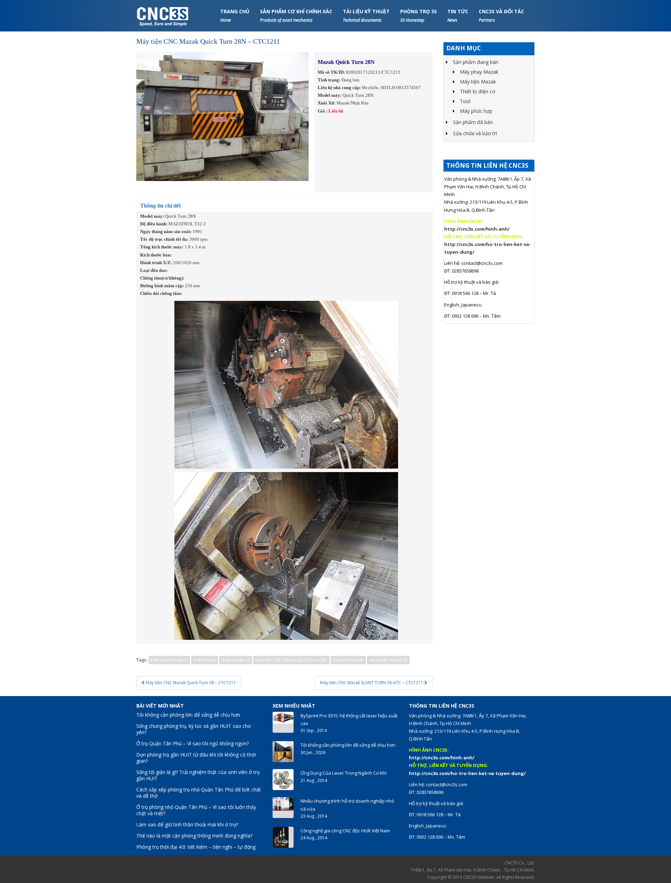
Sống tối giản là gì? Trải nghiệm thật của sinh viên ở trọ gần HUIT (198, 775)
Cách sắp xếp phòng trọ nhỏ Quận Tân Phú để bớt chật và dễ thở (198, 792)
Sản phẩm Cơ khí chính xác (296, 15)
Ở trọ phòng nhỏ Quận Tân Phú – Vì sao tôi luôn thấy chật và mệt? (196, 810)
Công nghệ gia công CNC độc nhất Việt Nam (345, 830)
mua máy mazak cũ (388, 660)
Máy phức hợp (476, 111)
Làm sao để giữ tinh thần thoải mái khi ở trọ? (187, 824)
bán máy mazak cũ (169, 660)
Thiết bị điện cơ (477, 91)
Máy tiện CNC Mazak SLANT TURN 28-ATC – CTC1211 (372, 683)
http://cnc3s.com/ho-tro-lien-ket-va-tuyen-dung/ (467, 773)
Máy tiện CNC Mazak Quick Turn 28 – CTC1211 (190, 683)
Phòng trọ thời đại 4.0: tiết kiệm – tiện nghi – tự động (195, 847)
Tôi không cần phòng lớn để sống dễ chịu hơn (188, 714)
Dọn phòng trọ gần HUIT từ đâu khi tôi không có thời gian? (196, 757)
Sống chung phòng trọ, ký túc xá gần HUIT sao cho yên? (193, 729)
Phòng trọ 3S (418, 15)
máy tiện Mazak (348, 660)
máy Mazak (205, 660)
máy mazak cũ (236, 660)
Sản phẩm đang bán (475, 62)
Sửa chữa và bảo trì (475, 133)
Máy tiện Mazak (478, 81)
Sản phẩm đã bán (473, 122)
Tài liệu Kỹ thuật (366, 15)
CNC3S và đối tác (501, 15)
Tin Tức (457, 15)
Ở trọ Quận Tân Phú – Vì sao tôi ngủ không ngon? (192, 743)
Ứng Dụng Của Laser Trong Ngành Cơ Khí (344, 773)
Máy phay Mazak (479, 71)
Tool (465, 101)
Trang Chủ (235, 15)
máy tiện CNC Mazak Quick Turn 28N (291, 660)
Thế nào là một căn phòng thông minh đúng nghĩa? (194, 835)
